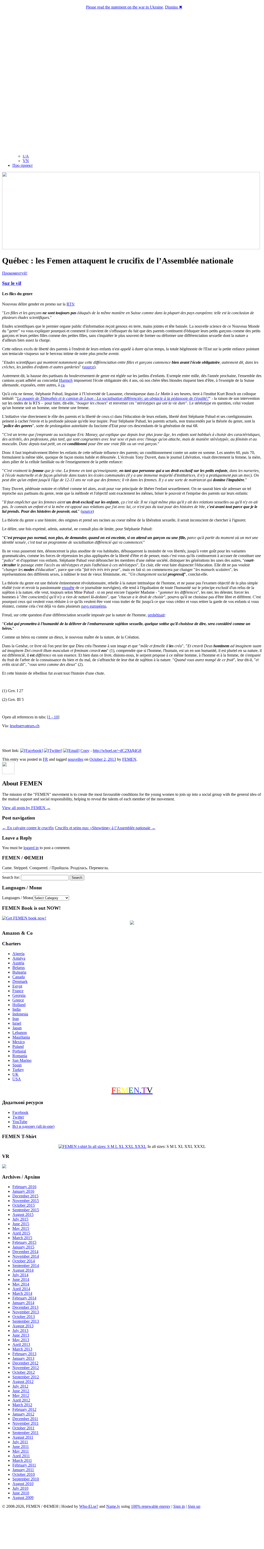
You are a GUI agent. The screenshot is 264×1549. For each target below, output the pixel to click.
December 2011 (25, 1419)
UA (26, 156)
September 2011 (25, 1432)
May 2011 (20, 1451)
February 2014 (24, 1298)
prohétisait (156, 615)
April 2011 (21, 1456)
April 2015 (21, 1233)
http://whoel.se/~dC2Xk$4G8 (117, 750)
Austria (18, 963)
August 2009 (23, 1497)
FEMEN (129, 759)
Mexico (18, 1042)
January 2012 (23, 1414)
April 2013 (21, 1344)
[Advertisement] (132, 1529)
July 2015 (20, 1219)
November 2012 (25, 1367)
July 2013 (20, 1330)
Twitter (18, 1117)
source (89, 367)
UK (15, 1074)
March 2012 (22, 1405)
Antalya (18, 958)
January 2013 (23, 1358)
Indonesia (20, 1014)
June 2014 (20, 1279)
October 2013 (23, 1316)
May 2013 (20, 1340)
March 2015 (22, 1238)
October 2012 (23, 1372)
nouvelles (75, 759)
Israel (16, 1023)
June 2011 (20, 1446)
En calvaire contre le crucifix (28, 828)
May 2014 (20, 1284)
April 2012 (21, 1400)
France (17, 991)
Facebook (20, 1112)
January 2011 (23, 1470)
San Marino (21, 1060)
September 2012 (25, 1377)
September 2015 (25, 1210)
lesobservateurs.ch (24, 726)
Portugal (19, 1051)
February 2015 (24, 1242)
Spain (17, 1065)
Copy (84, 750)
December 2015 (25, 1196)
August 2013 (23, 1326)
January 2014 (23, 1303)
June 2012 (20, 1391)
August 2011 (22, 1437)
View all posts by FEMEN (26, 808)
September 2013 (25, 1321)
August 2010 (23, 1483)
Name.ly (113, 1506)
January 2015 (23, 1247)
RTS (70, 304)
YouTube (19, 1122)
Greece (18, 1000)
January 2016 (23, 1191)
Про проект (22, 165)
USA (16, 1079)
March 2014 (22, 1293)
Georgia (19, 995)
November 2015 (25, 1200)
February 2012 (24, 1409)
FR (45, 759)
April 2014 (21, 1289)
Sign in (179, 1506)
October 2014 (23, 1261)
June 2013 (20, 1335)
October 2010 (23, 1474)
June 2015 (20, 1224)
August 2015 (23, 1214)
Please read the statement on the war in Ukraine (124, 7)
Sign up (194, 1506)
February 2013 (24, 1354)
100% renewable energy (150, 1506)
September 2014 (25, 1265)
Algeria (18, 953)
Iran (15, 1018)
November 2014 (25, 1256)
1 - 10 (53, 717)
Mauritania (21, 1037)
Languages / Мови (17, 898)
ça (62, 385)
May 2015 (20, 1228)
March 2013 (22, 1349)
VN (26, 161)
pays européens (93, 606)
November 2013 (25, 1312)
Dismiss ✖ (173, 7)
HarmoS (66, 380)
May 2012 (20, 1395)
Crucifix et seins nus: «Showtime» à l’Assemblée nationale (105, 828)
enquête (68, 587)
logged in (31, 848)
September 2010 (25, 1479)
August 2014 (23, 1270)
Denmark (20, 981)
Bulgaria (19, 972)
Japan (17, 1028)
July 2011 (20, 1442)
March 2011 (22, 1460)
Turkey (18, 1069)
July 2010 (20, 1488)
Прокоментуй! (14, 273)
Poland (18, 1046)
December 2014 (25, 1251)
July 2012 (20, 1386)
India (16, 1009)
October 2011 (23, 1428)
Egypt (17, 986)
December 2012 (25, 1363)
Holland (19, 1005)
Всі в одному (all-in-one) (33, 1126)
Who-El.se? (88, 1506)
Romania (19, 1056)
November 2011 (25, 1423)
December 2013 (25, 1307)
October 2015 (23, 1205)
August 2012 (23, 1381)
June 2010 (20, 1493)
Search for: (11, 877)
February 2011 (24, 1465)
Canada (18, 977)
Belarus (18, 967)
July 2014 (20, 1275)
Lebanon (19, 1032)
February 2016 (24, 1186)
